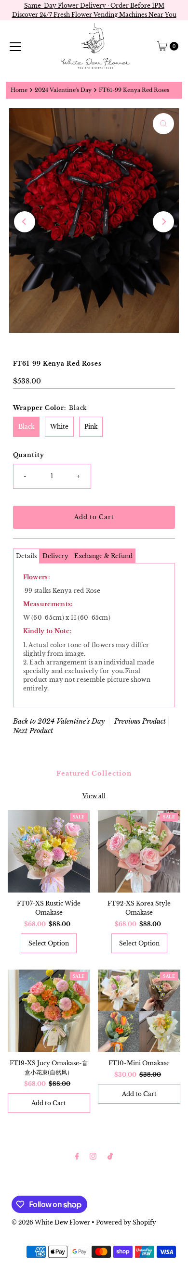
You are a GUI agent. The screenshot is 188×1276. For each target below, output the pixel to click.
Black (26, 426)
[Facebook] (77, 1156)
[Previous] (24, 221)
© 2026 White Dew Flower (51, 1222)
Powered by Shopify (126, 1222)
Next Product (33, 731)
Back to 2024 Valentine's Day (59, 721)
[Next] (163, 221)
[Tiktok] (110, 1156)
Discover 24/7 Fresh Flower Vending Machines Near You (94, 14)
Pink (90, 426)
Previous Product (140, 721)
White (59, 426)
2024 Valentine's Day (63, 90)
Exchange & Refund (103, 556)
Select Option (48, 943)
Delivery (55, 556)
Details (26, 556)
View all (94, 796)
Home (19, 90)
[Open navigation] (15, 46)
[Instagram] (93, 1156)
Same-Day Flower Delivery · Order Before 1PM (94, 5)
